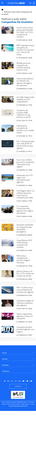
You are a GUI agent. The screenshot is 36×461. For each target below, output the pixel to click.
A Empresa (5, 371)
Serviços (5, 359)
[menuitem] (18, 352)
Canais (4, 353)
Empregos (5, 365)
